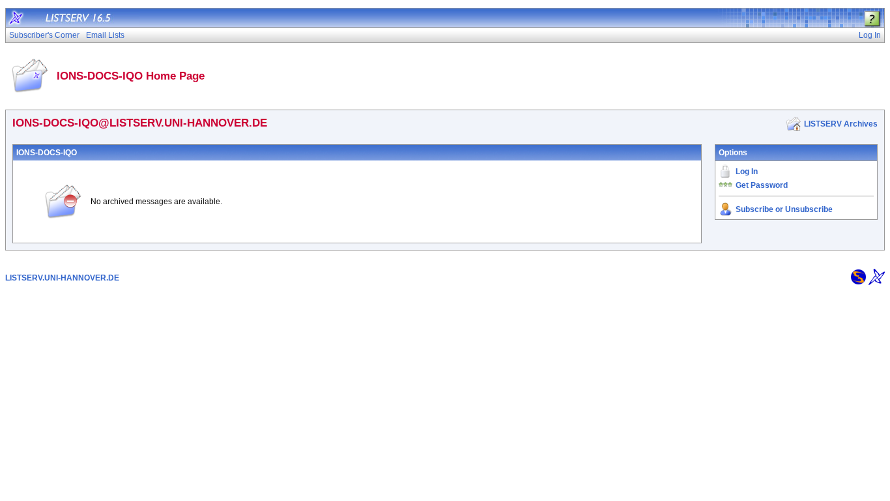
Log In (747, 171)
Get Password (762, 185)
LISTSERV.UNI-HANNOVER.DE (62, 277)
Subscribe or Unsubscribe (784, 209)
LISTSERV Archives (841, 124)
